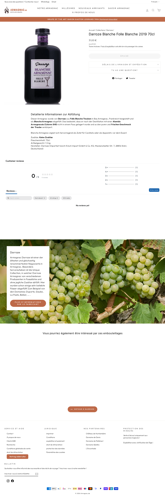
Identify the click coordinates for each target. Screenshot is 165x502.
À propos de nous (83, 12)
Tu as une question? (124, 70)
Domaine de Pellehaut (94, 441)
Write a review (154, 190)
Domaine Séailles (92, 445)
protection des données (55, 448)
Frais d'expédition (108, 46)
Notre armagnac (47, 8)
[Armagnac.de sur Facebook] (12, 481)
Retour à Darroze (84, 409)
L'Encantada (91, 448)
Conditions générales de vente (18, 448)
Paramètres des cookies (55, 452)
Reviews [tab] (11, 190)
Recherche (11, 445)
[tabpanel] (82, 213)
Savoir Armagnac (119, 8)
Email (54, 2)
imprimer (50, 434)
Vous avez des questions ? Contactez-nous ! (21, 2)
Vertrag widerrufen (17, 457)
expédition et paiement (55, 441)
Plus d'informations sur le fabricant (28, 303)
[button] (121, 167)
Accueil (92, 30)
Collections (100, 30)
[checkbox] (66, 198)
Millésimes (68, 8)
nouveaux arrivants (92, 8)
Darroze (109, 30)
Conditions (50, 437)
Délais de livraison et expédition (124, 65)
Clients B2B (11, 441)
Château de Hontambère (96, 434)
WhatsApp (45, 2)
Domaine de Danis (93, 437)
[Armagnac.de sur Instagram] (8, 481)
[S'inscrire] (36, 473)
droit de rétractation (15, 452)
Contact (10, 434)
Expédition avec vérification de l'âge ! (138, 443)
